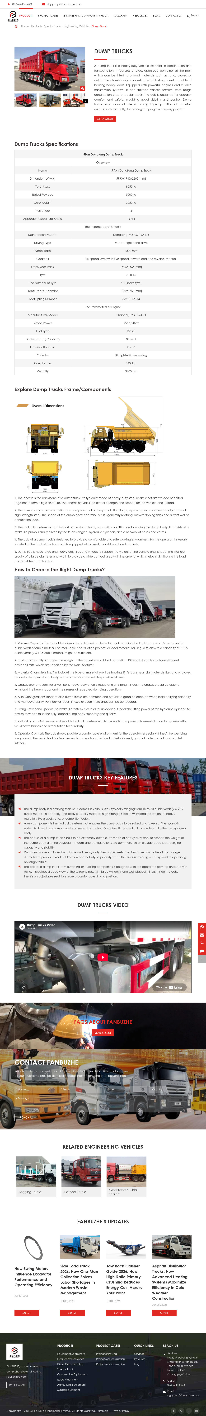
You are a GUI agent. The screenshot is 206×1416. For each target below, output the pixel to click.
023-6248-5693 (22, 4)
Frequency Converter (70, 1359)
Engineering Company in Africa (85, 15)
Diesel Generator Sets (70, 1364)
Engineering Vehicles (76, 26)
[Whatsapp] (202, 927)
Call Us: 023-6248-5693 (176, 1382)
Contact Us (173, 15)
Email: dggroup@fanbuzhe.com (183, 1393)
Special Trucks (52, 26)
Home (25, 26)
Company (120, 15)
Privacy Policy (120, 1410)
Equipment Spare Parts (71, 1353)
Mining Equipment (68, 1389)
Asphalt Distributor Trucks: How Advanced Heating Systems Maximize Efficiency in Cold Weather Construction (169, 1282)
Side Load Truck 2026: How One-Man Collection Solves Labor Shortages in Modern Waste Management (79, 1279)
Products (26, 15)
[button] (85, 101)
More (26, 1313)
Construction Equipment (72, 1374)
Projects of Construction (110, 1359)
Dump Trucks (99, 26)
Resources (140, 15)
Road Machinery (67, 1379)
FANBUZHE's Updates (103, 1221)
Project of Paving (106, 1353)
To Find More (18, 1385)
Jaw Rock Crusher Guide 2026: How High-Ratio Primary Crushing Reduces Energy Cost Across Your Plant (124, 1279)
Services (139, 1353)
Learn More (103, 1032)
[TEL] (202, 943)
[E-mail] (202, 935)
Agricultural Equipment (71, 1384)
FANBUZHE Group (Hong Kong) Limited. (47, 1410)
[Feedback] (202, 951)
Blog (156, 15)
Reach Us (27, 1117)
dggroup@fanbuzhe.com (65, 4)
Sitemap (103, 1410)
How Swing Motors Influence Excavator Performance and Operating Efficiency (33, 1276)
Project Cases (48, 15)
